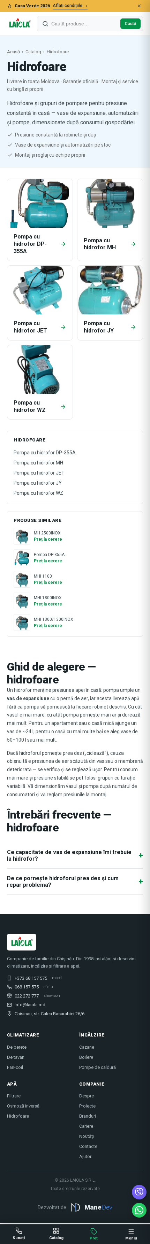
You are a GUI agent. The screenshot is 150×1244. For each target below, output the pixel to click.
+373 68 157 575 (31, 978)
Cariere (86, 1126)
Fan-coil (15, 1067)
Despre (86, 1095)
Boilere (86, 1057)
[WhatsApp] (139, 1210)
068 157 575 (27, 986)
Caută (130, 23)
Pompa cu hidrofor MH (38, 462)
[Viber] (139, 1192)
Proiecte (87, 1106)
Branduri (87, 1116)
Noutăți (86, 1136)
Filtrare (14, 1095)
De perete (17, 1047)
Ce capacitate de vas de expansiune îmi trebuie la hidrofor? (75, 855)
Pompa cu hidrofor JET (39, 473)
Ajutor (85, 1156)
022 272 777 (27, 996)
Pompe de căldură (97, 1067)
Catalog (33, 51)
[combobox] (84, 24)
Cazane (86, 1047)
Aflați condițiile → (70, 5)
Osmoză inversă (23, 1106)
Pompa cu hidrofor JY (38, 483)
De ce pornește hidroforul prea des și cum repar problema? (75, 881)
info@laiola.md (30, 1004)
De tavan (15, 1057)
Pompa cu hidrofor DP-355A (45, 452)
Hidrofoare (18, 1116)
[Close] (139, 6)
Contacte (88, 1146)
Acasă (13, 51)
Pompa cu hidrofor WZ (38, 493)
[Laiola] (19, 24)
